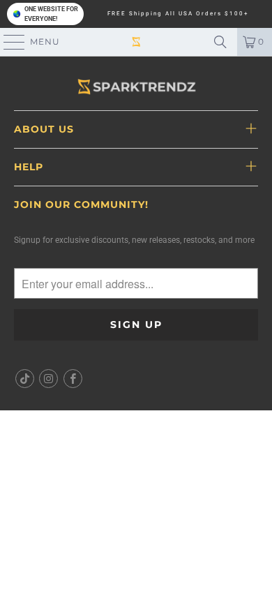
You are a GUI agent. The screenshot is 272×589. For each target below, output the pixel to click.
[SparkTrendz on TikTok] (25, 378)
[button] (45, 14)
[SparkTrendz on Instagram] (49, 378)
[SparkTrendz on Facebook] (72, 378)
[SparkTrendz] (136, 42)
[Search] (220, 42)
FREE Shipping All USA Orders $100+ (178, 14)
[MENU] (7, 42)
